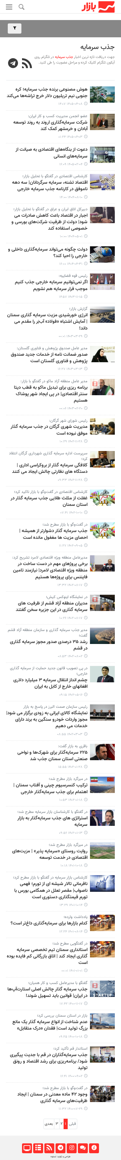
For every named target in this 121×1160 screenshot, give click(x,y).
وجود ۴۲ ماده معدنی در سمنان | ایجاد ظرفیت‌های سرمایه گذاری (52, 1098)
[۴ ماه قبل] (102, 154)
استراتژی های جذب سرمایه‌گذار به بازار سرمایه (52, 821)
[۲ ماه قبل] (102, 94)
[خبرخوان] (49, 1148)
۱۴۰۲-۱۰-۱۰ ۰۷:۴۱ (71, 512)
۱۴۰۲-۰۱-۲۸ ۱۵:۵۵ (70, 767)
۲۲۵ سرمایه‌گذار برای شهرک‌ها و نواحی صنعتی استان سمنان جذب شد (52, 756)
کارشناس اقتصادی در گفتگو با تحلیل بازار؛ (54, 176)
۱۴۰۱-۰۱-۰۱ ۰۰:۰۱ (72, 970)
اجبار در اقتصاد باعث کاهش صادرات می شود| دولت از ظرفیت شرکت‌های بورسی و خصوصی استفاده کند (49, 222)
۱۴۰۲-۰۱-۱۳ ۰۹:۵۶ (71, 833)
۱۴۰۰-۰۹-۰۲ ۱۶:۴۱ (71, 1076)
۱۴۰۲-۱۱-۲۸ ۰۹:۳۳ (70, 480)
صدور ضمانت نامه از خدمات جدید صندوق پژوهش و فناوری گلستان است (49, 358)
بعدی (49, 1124)
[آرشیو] (38, 1148)
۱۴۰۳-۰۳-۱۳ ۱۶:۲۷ (70, 369)
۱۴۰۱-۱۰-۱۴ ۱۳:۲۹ (71, 905)
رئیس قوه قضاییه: (73, 276)
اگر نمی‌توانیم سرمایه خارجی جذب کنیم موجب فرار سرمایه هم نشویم (51, 285)
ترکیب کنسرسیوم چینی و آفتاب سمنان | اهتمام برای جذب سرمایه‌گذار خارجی (50, 788)
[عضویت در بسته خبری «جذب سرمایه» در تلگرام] (13, 64)
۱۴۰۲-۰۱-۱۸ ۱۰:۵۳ (71, 800)
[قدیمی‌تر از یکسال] (102, 215)
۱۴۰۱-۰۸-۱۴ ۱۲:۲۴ (71, 931)
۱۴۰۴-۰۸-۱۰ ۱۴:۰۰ (71, 197)
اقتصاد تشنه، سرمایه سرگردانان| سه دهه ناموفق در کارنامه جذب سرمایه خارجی (49, 186)
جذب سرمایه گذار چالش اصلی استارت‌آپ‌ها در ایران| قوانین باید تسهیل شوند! (47, 992)
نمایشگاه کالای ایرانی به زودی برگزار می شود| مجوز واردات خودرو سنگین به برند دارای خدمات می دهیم (46, 720)
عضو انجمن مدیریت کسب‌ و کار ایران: (57, 116)
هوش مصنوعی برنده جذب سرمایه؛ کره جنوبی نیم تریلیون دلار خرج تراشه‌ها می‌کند (47, 93)
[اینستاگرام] (71, 1148)
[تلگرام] (60, 1148)
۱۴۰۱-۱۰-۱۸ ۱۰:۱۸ (71, 865)
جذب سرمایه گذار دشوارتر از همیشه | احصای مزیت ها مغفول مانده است (53, 534)
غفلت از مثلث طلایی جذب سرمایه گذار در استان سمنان (49, 501)
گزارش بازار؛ (77, 309)
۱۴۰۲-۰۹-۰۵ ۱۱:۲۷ (71, 545)
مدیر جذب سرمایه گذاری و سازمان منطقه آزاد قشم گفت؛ (47, 633)
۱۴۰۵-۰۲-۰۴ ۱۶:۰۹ (71, 164)
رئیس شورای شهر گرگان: (68, 421)
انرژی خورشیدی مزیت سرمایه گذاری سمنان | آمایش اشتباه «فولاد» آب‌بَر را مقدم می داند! (47, 322)
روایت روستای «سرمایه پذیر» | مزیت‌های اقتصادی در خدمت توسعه (49, 854)
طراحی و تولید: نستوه (60, 1156)
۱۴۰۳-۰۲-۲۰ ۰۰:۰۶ (71, 408)
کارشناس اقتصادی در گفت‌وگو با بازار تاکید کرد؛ (50, 492)
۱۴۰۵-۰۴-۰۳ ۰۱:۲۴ (70, 137)
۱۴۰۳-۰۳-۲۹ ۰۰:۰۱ (71, 336)
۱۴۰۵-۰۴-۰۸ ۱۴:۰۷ (70, 104)
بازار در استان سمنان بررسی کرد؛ (62, 1016)
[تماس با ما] (83, 1148)
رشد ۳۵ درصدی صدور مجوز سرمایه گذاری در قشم (48, 645)
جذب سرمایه (97, 47)
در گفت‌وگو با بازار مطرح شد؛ (65, 525)
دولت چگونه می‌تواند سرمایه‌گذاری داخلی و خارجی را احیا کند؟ (47, 253)
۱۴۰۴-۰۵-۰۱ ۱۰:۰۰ (71, 236)
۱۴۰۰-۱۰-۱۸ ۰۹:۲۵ (71, 1036)
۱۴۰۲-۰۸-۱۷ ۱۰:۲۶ (71, 618)
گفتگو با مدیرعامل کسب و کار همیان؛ (57, 983)
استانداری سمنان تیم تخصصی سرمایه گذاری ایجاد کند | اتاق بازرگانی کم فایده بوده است (47, 957)
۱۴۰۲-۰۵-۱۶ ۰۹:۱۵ (71, 695)
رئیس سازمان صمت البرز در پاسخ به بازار (55, 707)
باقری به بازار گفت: (72, 746)
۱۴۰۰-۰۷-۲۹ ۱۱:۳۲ (71, 1109)
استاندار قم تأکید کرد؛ (70, 1049)
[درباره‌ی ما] (94, 1148)
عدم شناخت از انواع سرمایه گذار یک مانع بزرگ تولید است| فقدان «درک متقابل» (49, 1025)
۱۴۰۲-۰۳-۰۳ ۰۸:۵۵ (70, 734)
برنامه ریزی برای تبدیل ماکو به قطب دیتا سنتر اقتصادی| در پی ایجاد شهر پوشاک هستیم (50, 394)
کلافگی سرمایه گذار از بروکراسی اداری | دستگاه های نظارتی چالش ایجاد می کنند (49, 468)
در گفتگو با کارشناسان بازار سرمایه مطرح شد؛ (52, 812)
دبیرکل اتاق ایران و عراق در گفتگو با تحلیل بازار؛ (50, 209)
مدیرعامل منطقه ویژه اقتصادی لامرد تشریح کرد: (49, 558)
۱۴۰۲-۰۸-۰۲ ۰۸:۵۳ (70, 656)
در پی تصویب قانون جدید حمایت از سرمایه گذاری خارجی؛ (48, 671)
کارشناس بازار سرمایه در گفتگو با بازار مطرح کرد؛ (50, 878)
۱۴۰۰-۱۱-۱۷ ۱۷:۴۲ (71, 1003)
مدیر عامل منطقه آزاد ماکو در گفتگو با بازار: (53, 381)
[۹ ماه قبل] (102, 182)
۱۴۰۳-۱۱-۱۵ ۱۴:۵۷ (71, 297)
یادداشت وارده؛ (75, 917)
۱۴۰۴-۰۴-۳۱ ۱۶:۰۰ (71, 264)
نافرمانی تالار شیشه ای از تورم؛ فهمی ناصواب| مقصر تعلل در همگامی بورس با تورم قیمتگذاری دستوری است (50, 891)
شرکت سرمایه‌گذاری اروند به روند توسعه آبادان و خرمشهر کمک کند (50, 126)
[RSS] (27, 64)
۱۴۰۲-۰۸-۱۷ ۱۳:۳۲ (70, 585)
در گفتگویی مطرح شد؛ (69, 944)
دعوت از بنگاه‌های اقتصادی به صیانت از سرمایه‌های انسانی (51, 153)
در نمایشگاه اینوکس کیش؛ (66, 597)
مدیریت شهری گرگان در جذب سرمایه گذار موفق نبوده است (49, 430)
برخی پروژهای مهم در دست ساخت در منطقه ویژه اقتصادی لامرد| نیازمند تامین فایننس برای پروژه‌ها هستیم (50, 571)
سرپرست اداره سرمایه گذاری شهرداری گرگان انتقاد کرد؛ (48, 456)
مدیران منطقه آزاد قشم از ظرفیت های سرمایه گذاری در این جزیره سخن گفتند (51, 606)
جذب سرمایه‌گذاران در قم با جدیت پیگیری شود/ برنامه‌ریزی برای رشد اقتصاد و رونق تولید (48, 1062)
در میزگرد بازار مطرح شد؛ (68, 779)
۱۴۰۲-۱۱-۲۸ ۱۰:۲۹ (71, 441)
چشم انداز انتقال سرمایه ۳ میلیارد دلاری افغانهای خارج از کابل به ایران (50, 683)
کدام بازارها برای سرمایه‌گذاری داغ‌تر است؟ (49, 923)
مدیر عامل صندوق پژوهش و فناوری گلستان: (51, 348)
